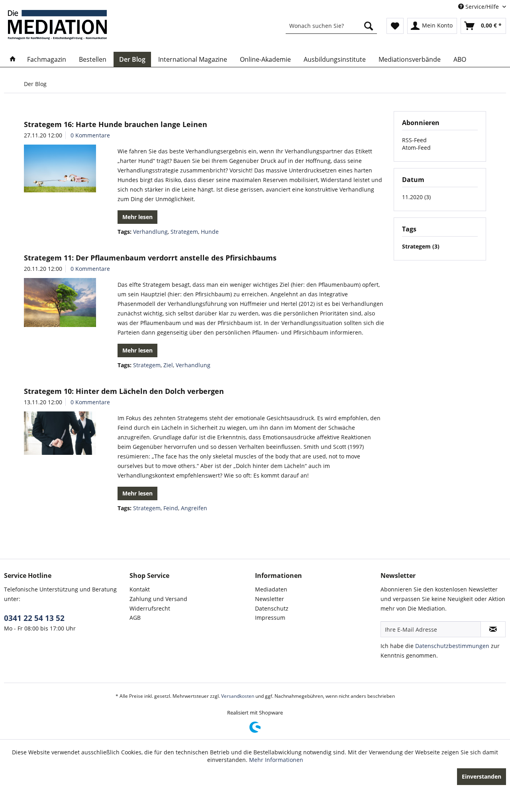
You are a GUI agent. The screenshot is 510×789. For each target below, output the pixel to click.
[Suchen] (368, 26)
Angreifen (194, 508)
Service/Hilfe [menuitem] (482, 6)
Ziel (168, 365)
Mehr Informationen (276, 760)
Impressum (270, 617)
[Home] (13, 59)
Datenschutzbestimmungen (452, 646)
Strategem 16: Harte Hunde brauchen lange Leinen (115, 124)
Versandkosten (237, 696)
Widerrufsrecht (149, 608)
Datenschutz (271, 608)
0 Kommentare (90, 135)
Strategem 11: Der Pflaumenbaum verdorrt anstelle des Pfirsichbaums (150, 257)
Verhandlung (150, 231)
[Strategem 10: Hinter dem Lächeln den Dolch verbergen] (60, 433)
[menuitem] (331, 26)
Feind (170, 508)
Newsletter (269, 599)
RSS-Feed (414, 140)
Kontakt (139, 589)
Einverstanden (481, 776)
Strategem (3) (420, 246)
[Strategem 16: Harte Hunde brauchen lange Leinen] (60, 168)
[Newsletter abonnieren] (493, 629)
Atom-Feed (416, 147)
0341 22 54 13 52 (34, 618)
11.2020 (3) (416, 197)
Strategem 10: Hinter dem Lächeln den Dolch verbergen (124, 391)
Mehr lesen (137, 217)
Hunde (210, 231)
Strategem (184, 231)
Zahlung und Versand (158, 599)
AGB (135, 617)
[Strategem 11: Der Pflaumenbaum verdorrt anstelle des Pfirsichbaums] (60, 302)
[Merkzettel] (395, 26)
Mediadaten (271, 589)
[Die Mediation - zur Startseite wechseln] (57, 25)
